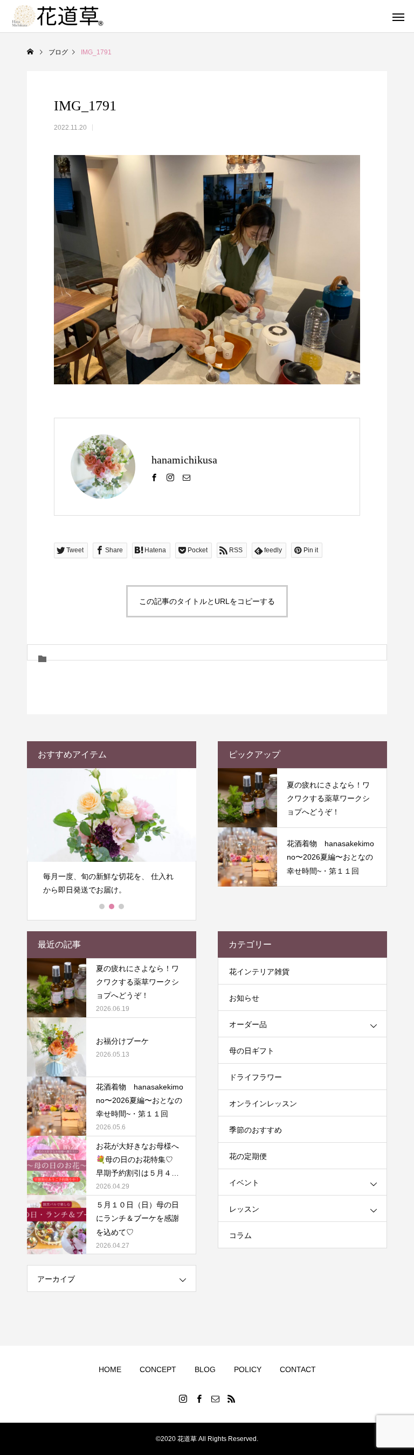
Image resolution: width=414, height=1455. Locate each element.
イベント (244, 1182)
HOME (110, 1369)
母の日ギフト (251, 1050)
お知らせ (244, 998)
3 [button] (122, 906)
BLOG (205, 1369)
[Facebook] (154, 477)
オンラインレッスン (263, 1103)
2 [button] (112, 906)
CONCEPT (158, 1369)
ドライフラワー (255, 1077)
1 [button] (102, 906)
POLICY (247, 1369)
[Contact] (186, 477)
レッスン (244, 1209)
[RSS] (231, 1398)
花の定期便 (248, 1156)
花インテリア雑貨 (259, 971)
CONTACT (298, 1369)
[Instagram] (170, 477)
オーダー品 (248, 1024)
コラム (240, 1235)
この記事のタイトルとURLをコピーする (207, 601)
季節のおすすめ (255, 1130)
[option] (111, 836)
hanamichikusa (184, 460)
